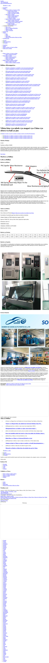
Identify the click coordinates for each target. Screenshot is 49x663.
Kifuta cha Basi (11, 23)
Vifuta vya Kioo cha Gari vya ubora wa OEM (15, 105)
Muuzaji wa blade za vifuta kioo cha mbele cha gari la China (19, 383)
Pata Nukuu (3, 154)
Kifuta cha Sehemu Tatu (39, 497)
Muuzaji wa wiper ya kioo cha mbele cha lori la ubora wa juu (18, 88)
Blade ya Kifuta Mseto (12, 16)
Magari (13, 213)
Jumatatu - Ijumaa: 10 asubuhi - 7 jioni (8, 491)
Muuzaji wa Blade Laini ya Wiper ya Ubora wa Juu (16, 78)
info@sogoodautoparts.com (6, 3)
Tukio (4, 482)
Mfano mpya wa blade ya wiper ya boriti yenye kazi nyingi (17, 118)
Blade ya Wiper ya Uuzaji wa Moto (13, 9)
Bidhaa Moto (3, 496)
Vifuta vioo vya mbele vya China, (25, 379)
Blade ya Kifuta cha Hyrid (13, 12)
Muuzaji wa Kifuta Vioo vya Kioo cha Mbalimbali (16, 115)
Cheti (4, 466)
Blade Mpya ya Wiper (10, 14)
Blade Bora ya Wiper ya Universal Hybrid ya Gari (16, 125)
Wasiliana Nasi (6, 38)
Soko (4, 467)
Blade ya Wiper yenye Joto (13, 20)
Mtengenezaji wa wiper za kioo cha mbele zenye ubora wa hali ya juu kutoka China (22, 85)
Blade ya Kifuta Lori (12, 24)
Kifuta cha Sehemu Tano (11, 498)
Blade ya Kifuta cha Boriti (13, 15)
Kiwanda (5, 464)
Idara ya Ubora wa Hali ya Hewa (9, 473)
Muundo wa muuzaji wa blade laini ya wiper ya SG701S (17, 82)
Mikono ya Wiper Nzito (29, 497)
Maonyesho (8, 36)
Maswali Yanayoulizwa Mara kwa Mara (14, 37)
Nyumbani (5, 7)
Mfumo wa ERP (9, 29)
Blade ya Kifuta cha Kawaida (18, 497)
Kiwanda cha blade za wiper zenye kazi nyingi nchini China (18, 72)
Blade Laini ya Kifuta (12, 11)
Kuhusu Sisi (5, 31)
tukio (7, 33)
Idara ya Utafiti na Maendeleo (12, 28)
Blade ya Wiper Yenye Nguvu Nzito (13, 22)
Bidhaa (4, 8)
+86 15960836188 (4, 492)
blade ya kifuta (18, 368)
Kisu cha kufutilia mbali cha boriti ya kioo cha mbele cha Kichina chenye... (25, 433)
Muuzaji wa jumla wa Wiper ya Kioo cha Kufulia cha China (18, 111)
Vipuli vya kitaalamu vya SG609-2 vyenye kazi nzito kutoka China (19, 69)
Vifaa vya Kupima (9, 30)
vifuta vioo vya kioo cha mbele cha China (24, 213)
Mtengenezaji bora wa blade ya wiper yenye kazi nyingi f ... (21, 428)
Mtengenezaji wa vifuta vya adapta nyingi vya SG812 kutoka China (19, 75)
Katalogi (5, 468)
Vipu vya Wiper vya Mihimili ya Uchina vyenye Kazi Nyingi (18, 92)
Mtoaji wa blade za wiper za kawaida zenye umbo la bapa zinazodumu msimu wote (22, 98)
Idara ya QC (8, 27)
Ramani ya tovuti (10, 496)
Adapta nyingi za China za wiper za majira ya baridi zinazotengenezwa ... (25, 443)
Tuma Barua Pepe (4, 500)
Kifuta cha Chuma (12, 17)
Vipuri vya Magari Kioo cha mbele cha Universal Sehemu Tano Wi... (24, 423)
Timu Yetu (5, 465)
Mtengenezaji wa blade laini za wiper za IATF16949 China (17, 102)
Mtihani (4, 477)
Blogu (7, 35)
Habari (4, 32)
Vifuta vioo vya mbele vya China (32, 367)
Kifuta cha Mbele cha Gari (6, 497)
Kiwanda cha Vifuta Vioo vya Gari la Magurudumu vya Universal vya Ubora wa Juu (23, 95)
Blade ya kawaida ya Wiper (13, 13)
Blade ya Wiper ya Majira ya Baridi (13, 19)
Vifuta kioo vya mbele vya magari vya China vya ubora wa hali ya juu (20, 108)
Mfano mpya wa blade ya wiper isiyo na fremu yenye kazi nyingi (19, 121)
